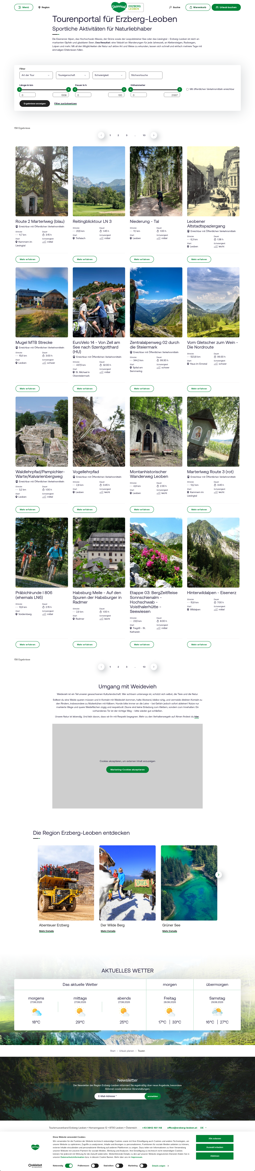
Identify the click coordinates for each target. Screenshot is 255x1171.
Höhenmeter (138, 85)
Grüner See (171, 925)
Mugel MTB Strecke (34, 342)
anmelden (153, 1096)
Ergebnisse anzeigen (35, 103)
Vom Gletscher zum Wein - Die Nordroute (212, 344)
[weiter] (154, 135)
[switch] (95, 1166)
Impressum (136, 1157)
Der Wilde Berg (113, 925)
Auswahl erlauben (214, 1147)
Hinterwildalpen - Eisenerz (211, 592)
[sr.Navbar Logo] (127, 7)
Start (112, 1050)
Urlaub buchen (228, 7)
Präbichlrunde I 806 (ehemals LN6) (34, 595)
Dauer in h (81, 85)
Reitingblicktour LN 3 (92, 221)
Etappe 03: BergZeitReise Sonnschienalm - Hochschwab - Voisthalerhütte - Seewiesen (154, 602)
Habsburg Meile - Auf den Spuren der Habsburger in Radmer (97, 597)
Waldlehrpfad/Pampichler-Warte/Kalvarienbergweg (40, 474)
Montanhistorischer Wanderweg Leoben (149, 474)
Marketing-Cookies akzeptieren (127, 769)
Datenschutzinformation (72, 1157)
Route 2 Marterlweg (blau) (40, 221)
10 (144, 135)
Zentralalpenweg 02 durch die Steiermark (154, 344)
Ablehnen (214, 1156)
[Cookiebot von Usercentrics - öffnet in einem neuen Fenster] (35, 1166)
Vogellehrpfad (86, 471)
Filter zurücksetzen (65, 103)
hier (196, 716)
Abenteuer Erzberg (54, 925)
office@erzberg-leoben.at (182, 1127)
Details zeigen (158, 1166)
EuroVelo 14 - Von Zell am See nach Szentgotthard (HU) (96, 347)
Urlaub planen (126, 1050)
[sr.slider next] (218, 874)
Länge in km (26, 85)
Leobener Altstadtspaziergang (206, 223)
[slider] (19, 89)
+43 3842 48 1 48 (152, 1127)
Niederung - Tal (144, 221)
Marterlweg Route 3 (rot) (210, 471)
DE (202, 1127)
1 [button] (111, 135)
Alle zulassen (215, 1138)
